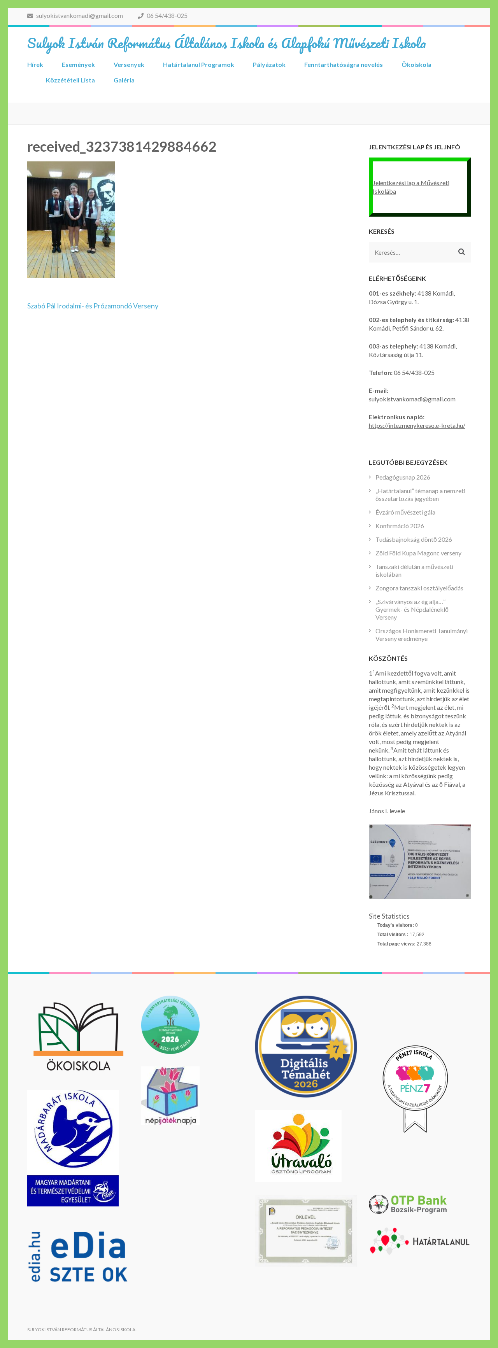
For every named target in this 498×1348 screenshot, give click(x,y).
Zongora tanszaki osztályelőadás (419, 588)
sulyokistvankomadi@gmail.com (79, 15)
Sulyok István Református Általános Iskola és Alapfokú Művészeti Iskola (226, 43)
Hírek (35, 64)
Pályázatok (269, 64)
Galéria (124, 80)
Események (78, 64)
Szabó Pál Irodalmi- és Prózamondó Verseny (92, 305)
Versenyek (129, 64)
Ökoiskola (416, 64)
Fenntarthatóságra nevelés (343, 64)
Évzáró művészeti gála (405, 512)
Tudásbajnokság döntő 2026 (413, 539)
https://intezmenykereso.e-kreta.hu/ (417, 425)
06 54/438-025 (167, 15)
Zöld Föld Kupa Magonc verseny (418, 553)
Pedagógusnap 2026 (402, 477)
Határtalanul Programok (198, 64)
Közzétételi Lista (70, 80)
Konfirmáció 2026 (399, 525)
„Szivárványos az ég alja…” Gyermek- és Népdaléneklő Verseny (412, 609)
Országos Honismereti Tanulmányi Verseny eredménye (421, 634)
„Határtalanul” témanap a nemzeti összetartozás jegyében (420, 494)
